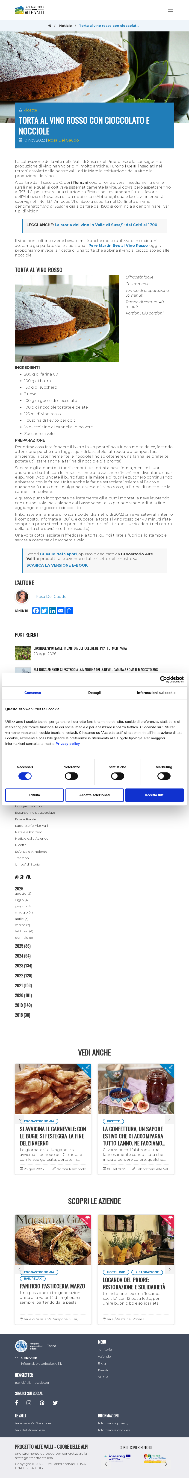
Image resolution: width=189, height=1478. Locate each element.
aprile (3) (21, 919)
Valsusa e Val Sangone (33, 1423)
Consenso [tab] (32, 693)
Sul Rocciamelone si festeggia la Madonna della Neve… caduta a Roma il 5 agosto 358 (95, 669)
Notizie (65, 26)
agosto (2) (23, 893)
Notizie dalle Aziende (31, 838)
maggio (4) (24, 912)
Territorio (105, 1349)
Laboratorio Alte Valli (31, 826)
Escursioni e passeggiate (35, 812)
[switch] (71, 776)
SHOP (103, 1377)
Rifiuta (34, 795)
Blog (102, 1363)
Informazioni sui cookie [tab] (156, 693)
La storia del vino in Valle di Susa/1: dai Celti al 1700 (106, 225)
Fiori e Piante (25, 819)
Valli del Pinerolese (30, 1430)
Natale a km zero (28, 832)
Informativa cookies (114, 1430)
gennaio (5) (24, 937)
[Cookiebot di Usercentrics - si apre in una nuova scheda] (163, 679)
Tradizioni (22, 858)
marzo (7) (22, 925)
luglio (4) (22, 900)
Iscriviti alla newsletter (32, 1382)
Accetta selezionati (94, 795)
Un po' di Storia (27, 864)
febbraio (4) (24, 931)
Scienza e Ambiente (31, 851)
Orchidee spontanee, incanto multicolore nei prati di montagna (80, 648)
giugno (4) (23, 906)
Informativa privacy (113, 1423)
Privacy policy (68, 744)
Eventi (103, 1370)
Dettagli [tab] (94, 693)
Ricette (30, 110)
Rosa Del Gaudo (63, 140)
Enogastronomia (28, 806)
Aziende (104, 1356)
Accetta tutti (154, 795)
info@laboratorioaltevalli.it (41, 1363)
